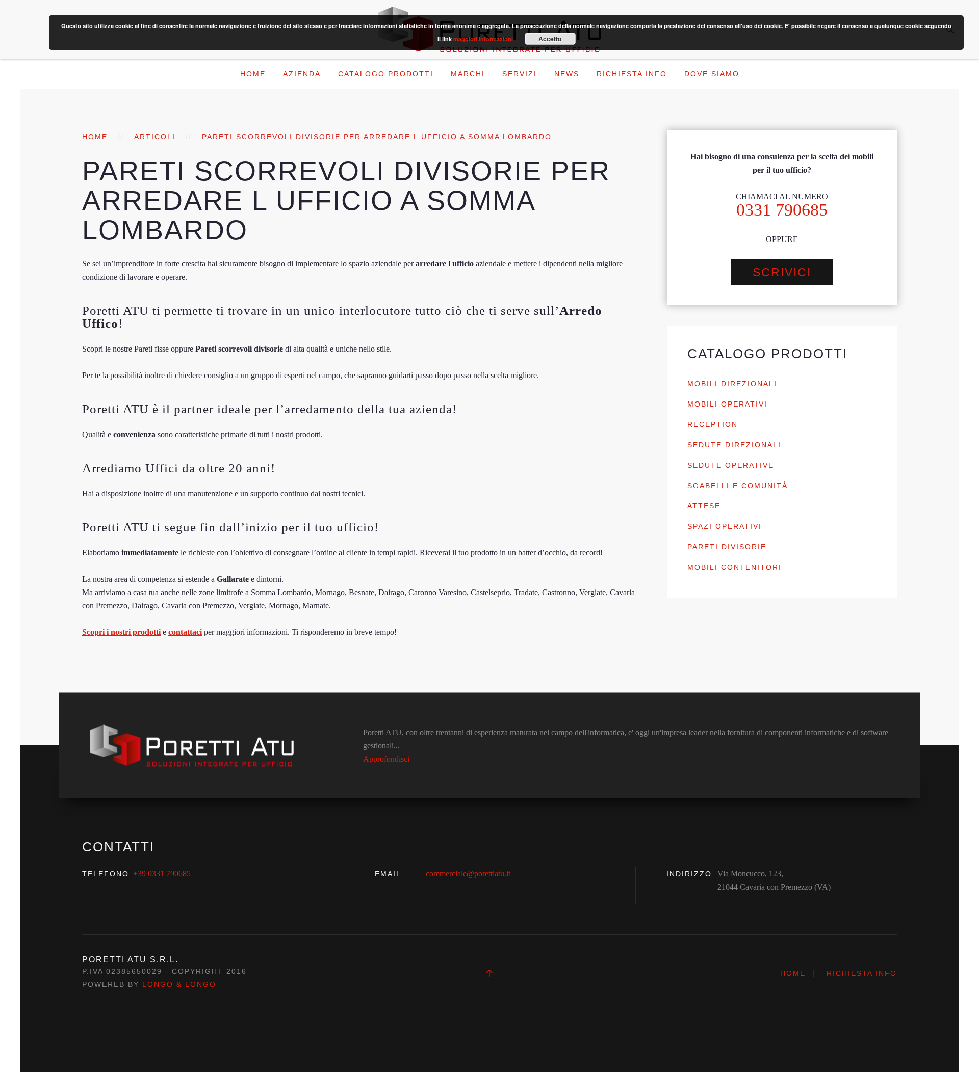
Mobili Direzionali (732, 384)
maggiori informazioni (483, 39)
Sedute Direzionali (734, 445)
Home (253, 74)
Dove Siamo (711, 74)
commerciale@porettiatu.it (468, 873)
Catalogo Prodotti (385, 74)
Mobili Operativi (727, 404)
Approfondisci (386, 758)
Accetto (549, 38)
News (566, 74)
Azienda (302, 74)
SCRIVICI (782, 272)
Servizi (519, 74)
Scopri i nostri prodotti (121, 632)
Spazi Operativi (724, 526)
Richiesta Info (632, 74)
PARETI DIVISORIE (726, 547)
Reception (712, 424)
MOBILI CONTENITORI (734, 567)
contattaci (185, 632)
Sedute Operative (730, 465)
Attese (703, 506)
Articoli (154, 136)
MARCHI (468, 74)
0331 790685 (782, 209)
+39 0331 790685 (162, 873)
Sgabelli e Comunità (737, 485)
